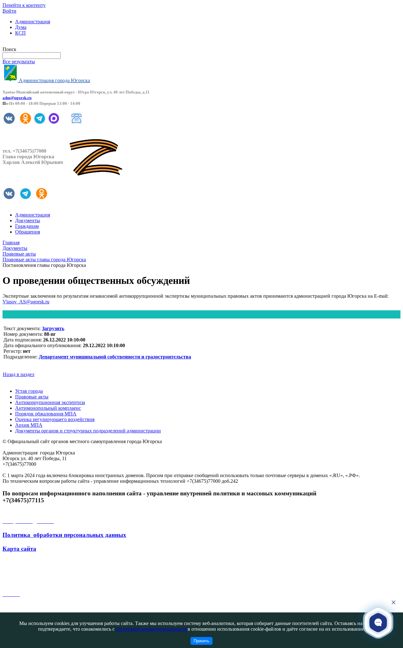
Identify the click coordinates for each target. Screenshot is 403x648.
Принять (201, 641)
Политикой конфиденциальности (152, 629)
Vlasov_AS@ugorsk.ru (26, 301)
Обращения (27, 231)
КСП (20, 33)
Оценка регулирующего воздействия (54, 419)
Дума (20, 27)
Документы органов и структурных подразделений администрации (88, 430)
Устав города (29, 391)
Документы (27, 220)
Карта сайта (19, 548)
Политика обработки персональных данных (64, 535)
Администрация (32, 21)
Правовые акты (31, 396)
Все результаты (19, 61)
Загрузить (53, 328)
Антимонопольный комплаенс (48, 408)
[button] (378, 622)
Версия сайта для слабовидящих (37, 43)
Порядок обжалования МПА (46, 413)
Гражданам (27, 226)
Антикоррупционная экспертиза (50, 402)
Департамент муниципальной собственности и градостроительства (115, 356)
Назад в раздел (18, 374)
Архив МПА (29, 425)
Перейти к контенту (24, 5)
